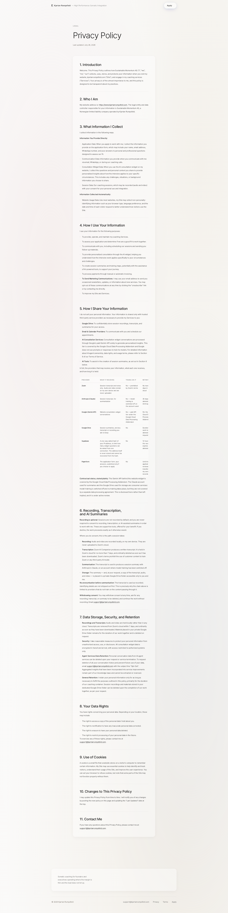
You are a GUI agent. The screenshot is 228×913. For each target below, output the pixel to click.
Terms (165, 902)
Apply (169, 5)
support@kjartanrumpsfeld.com (106, 602)
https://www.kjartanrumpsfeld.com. (113, 105)
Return (112, 853)
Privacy (156, 902)
